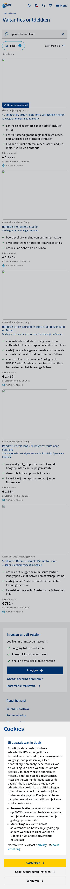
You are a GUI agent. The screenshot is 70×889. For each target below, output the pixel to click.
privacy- (43, 845)
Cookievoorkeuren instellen (33, 872)
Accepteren (33, 863)
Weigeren (33, 881)
